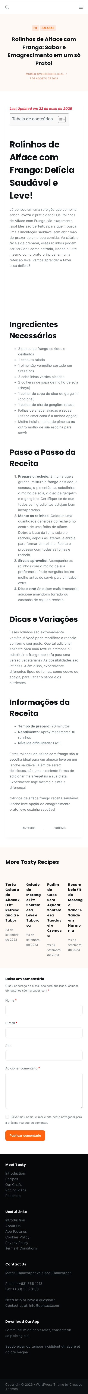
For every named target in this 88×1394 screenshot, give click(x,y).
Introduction (15, 1173)
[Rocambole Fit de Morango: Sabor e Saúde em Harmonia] (75, 874)
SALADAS (48, 28)
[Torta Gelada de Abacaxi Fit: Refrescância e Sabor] (12, 874)
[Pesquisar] (7, 7)
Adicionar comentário (22, 1068)
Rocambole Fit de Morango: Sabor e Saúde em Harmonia (75, 907)
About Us (13, 1226)
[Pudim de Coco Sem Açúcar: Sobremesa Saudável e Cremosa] (54, 874)
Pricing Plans (15, 1190)
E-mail (11, 1023)
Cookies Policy (17, 1237)
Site (8, 1046)
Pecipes (11, 1179)
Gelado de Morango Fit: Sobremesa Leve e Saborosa (33, 905)
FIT (35, 28)
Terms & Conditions (21, 1248)
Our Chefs (13, 1184)
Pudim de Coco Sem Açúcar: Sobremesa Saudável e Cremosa (54, 910)
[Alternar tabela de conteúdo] (60, 119)
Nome (11, 1000)
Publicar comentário (25, 1136)
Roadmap (13, 1196)
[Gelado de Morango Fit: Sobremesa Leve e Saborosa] (33, 874)
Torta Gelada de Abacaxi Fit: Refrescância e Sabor (12, 902)
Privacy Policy (16, 1243)
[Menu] (81, 7)
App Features (16, 1231)
